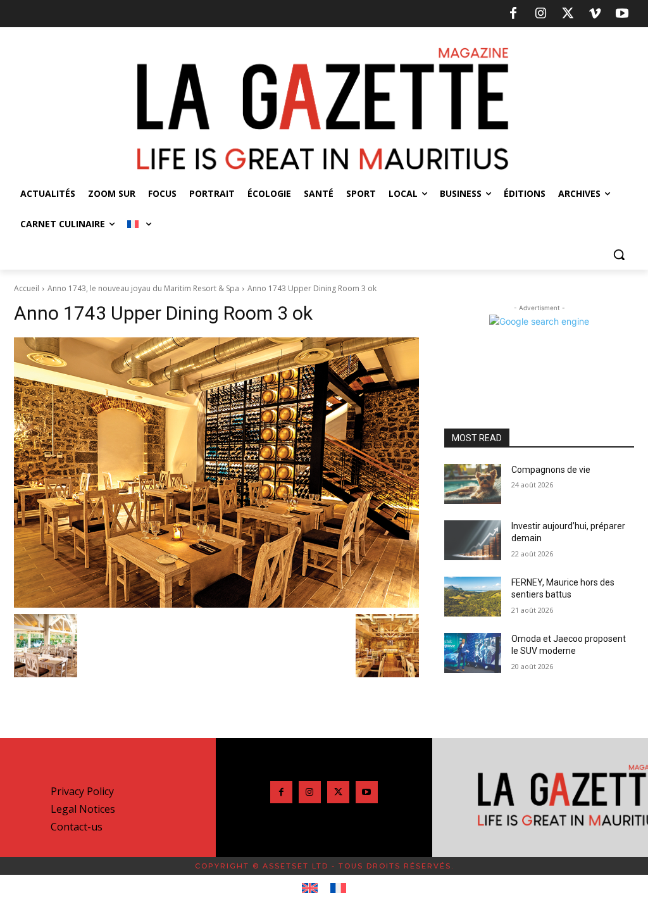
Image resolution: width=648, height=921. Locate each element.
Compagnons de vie (550, 470)
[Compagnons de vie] (472, 484)
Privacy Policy (82, 791)
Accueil (26, 288)
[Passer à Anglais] (310, 889)
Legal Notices (83, 809)
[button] (619, 254)
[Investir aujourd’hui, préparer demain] (472, 540)
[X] (568, 14)
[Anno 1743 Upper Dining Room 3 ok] (216, 472)
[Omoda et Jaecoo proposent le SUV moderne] (472, 653)
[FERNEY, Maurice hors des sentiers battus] (472, 597)
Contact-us (77, 827)
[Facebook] (513, 14)
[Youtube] (622, 14)
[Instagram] (540, 14)
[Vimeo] (595, 14)
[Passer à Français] (338, 889)
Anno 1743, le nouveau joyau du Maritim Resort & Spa (143, 288)
